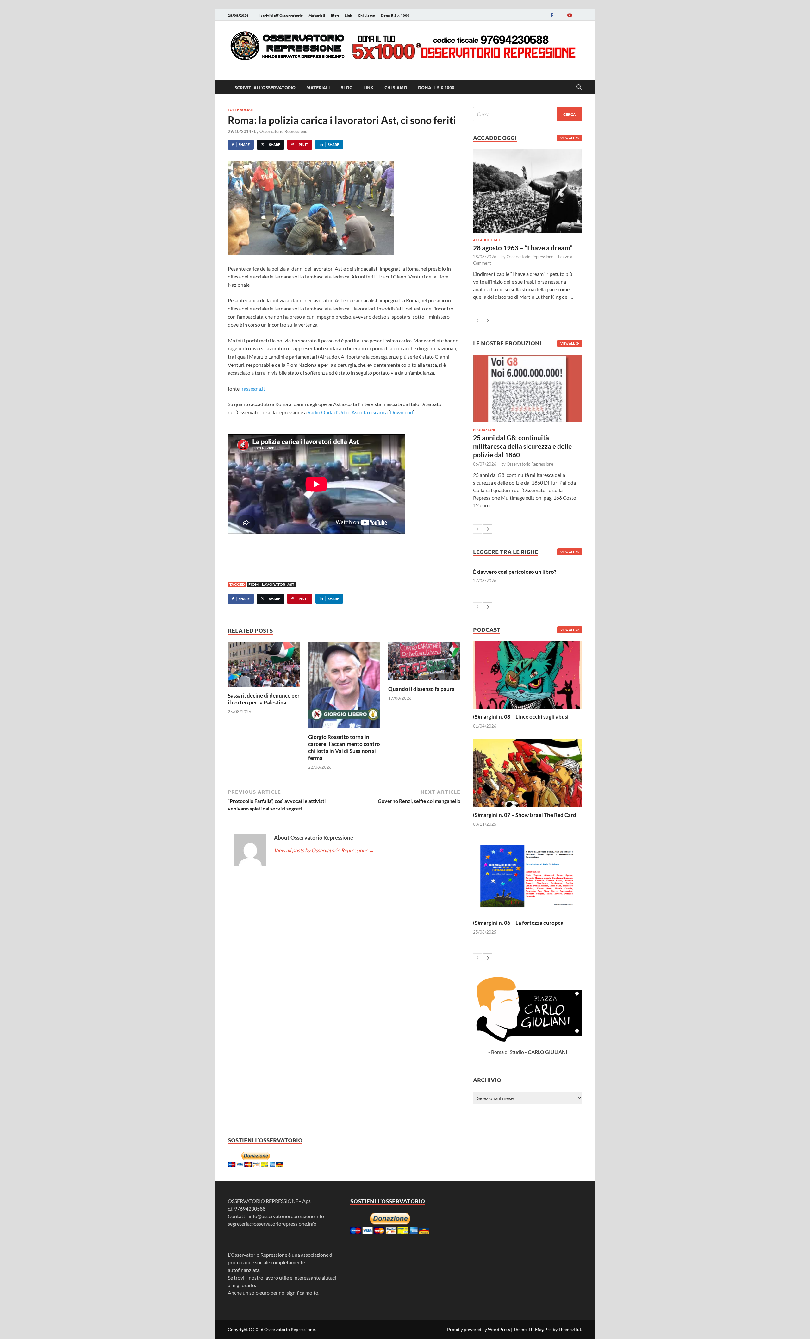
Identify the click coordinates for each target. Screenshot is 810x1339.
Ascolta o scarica (370, 412)
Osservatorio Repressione (283, 131)
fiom (253, 584)
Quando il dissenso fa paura (421, 688)
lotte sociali (240, 109)
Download (401, 412)
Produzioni (484, 429)
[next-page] (487, 320)
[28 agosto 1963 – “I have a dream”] (527, 190)
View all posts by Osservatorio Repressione (324, 850)
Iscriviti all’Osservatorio (281, 15)
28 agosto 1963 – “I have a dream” (522, 248)
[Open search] (579, 87)
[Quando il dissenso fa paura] (424, 663)
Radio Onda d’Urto (328, 412)
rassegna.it (253, 388)
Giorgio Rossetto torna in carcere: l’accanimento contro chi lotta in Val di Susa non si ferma (344, 747)
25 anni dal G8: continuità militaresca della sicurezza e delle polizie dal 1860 (522, 446)
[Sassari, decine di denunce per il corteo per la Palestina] (264, 666)
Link (348, 15)
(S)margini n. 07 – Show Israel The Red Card (524, 814)
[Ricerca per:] (527, 114)
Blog (335, 15)
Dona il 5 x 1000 (395, 15)
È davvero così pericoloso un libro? (514, 571)
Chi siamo (366, 15)
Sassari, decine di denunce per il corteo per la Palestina (264, 699)
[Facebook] (552, 15)
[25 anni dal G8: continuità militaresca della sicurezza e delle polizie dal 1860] (527, 388)
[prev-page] (477, 320)
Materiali (316, 15)
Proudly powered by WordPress (478, 1329)
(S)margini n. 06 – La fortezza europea (518, 922)
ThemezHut (569, 1329)
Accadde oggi (486, 239)
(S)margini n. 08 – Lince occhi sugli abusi (521, 716)
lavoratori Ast (278, 584)
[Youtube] (569, 15)
